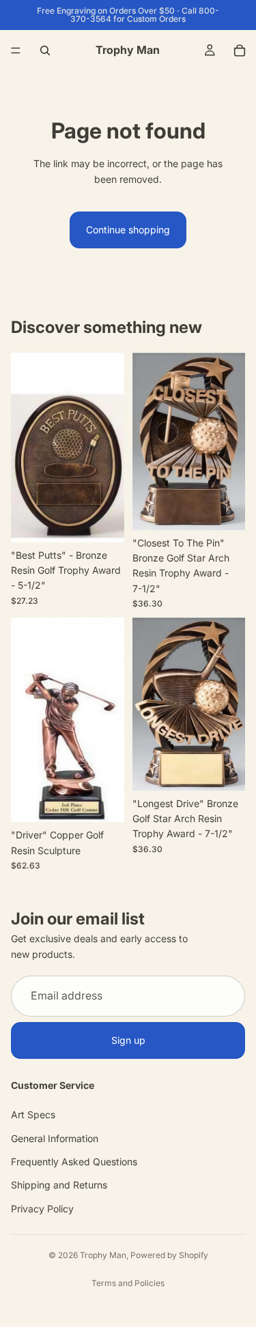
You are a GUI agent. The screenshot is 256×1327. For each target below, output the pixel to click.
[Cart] (240, 50)
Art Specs (33, 1114)
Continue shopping (128, 229)
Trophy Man (103, 1255)
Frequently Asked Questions (74, 1161)
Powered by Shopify (169, 1255)
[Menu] (15, 50)
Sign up (128, 1040)
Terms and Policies (128, 1283)
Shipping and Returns (59, 1185)
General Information (54, 1138)
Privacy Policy (42, 1208)
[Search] (45, 50)
